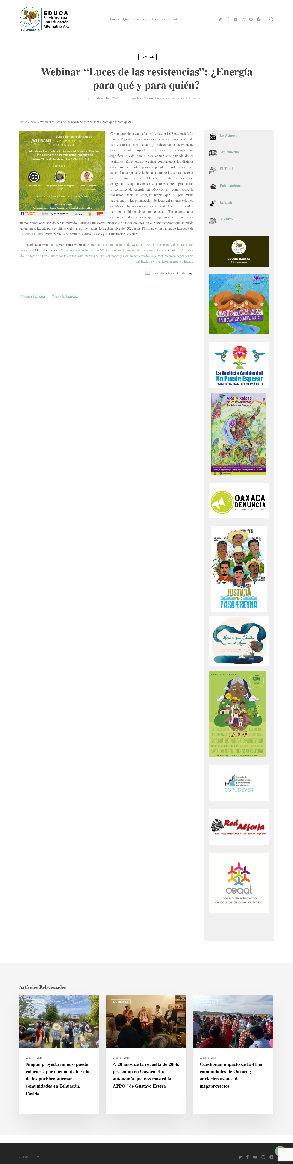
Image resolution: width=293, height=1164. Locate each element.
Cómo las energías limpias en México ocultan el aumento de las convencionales (112, 250)
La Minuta (147, 57)
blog (33, 122)
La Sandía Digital (31, 234)
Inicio (23, 122)
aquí (54, 244)
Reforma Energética (156, 98)
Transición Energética (186, 98)
